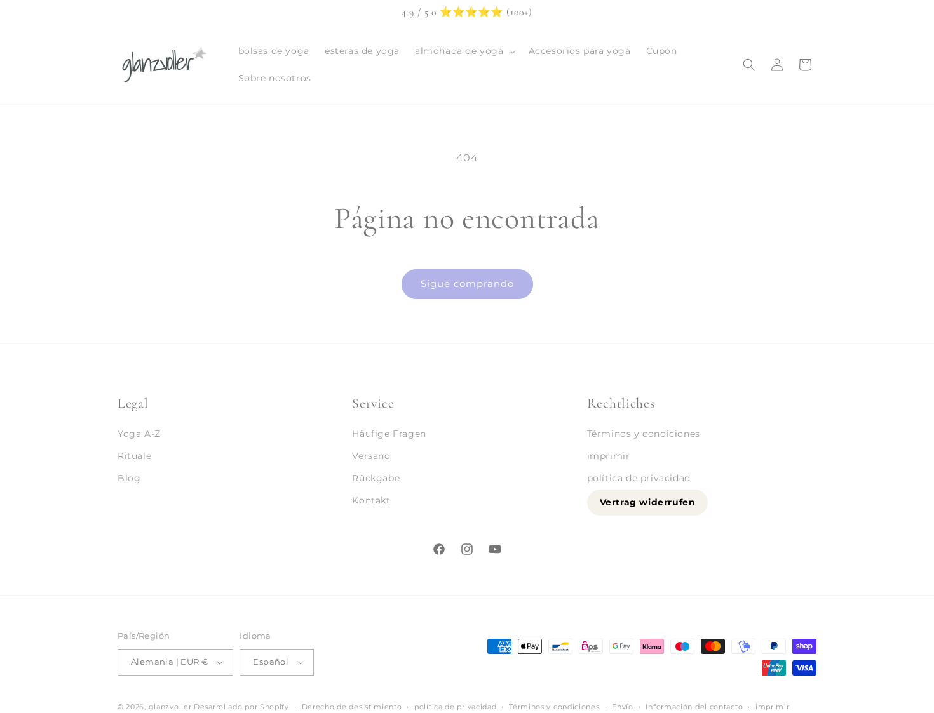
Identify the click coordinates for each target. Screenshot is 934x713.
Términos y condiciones (643, 433)
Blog (129, 478)
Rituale (134, 456)
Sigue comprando (467, 283)
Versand (371, 456)
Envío (622, 706)
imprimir (608, 456)
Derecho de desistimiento (352, 706)
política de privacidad (639, 478)
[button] (464, 50)
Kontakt (371, 501)
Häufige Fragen (389, 433)
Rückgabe (376, 478)
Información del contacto (694, 706)
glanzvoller (170, 706)
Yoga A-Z (139, 433)
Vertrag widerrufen (648, 503)
